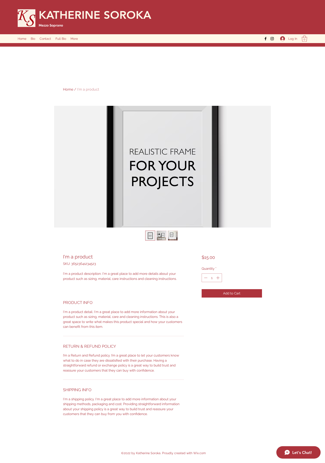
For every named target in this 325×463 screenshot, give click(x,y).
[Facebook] (265, 38)
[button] (304, 38)
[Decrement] (205, 278)
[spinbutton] (211, 278)
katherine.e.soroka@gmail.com (236, 38)
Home (68, 89)
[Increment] (218, 278)
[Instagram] (272, 38)
